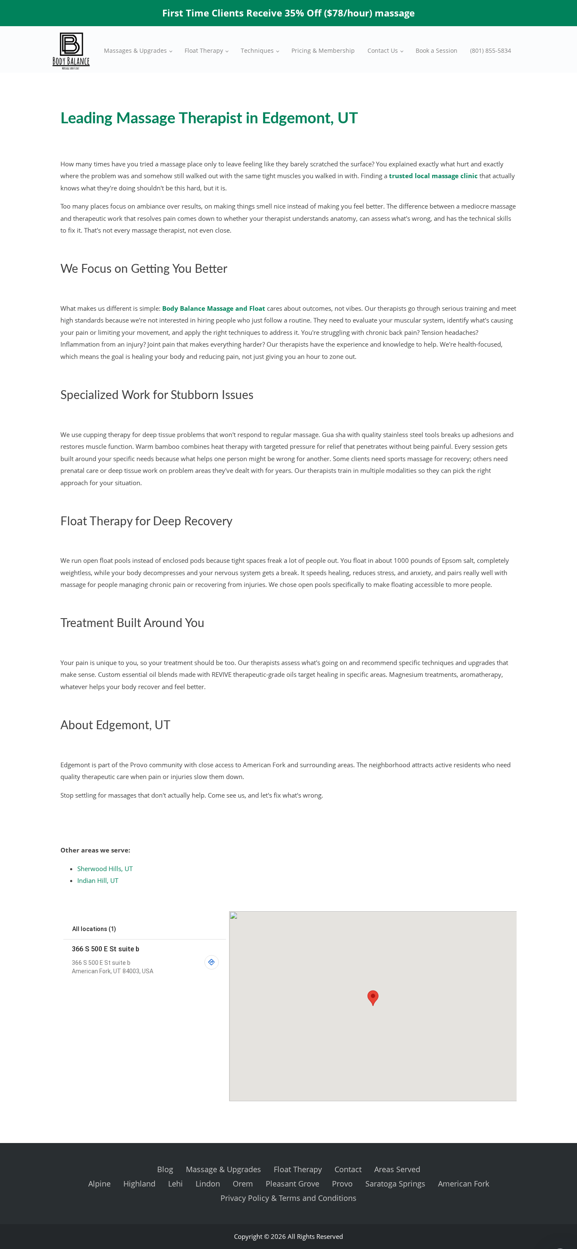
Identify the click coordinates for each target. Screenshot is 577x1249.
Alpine (99, 1183)
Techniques (257, 50)
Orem (243, 1183)
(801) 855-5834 (490, 50)
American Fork (463, 1183)
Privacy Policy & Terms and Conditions (288, 1198)
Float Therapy (204, 50)
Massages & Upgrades (135, 50)
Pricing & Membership (323, 50)
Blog (165, 1169)
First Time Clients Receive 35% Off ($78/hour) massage (288, 12)
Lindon (208, 1183)
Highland (139, 1183)
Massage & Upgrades (223, 1169)
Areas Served (397, 1169)
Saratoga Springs (395, 1183)
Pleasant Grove (292, 1183)
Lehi (175, 1183)
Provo (342, 1183)
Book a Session (436, 50)
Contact (348, 1169)
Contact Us (382, 50)
